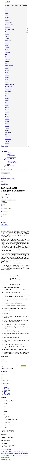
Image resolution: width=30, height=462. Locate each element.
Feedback (15, 451)
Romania (7, 95)
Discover (6, 159)
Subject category (11, 161)
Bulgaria (7, 123)
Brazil (6, 45)
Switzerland (8, 88)
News (7, 451)
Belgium (7, 100)
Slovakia (7, 119)
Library (8, 164)
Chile (6, 54)
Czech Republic (8, 86)
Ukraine (7, 102)
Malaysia (7, 20)
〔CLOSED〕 (4, 214)
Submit (11, 368)
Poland (6, 79)
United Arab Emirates (10, 24)
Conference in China (12, 162)
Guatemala (7, 59)
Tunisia (7, 141)
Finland (7, 109)
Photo (5, 391)
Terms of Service (9, 453)
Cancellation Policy (18, 453)
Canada (7, 42)
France (6, 68)
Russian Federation (9, 84)
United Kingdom (9, 65)
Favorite (3, 204)
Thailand (7, 34)
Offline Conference (11, 200)
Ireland (6, 105)
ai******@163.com (9, 445)
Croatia (7, 107)
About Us (3, 451)
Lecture (2, 176)
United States (8, 40)
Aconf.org (15, 455)
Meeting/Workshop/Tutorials (7, 178)
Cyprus (6, 114)
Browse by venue (11, 165)
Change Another (5, 368)
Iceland (7, 126)
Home (5, 385)
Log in (2, 184)
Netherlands (8, 91)
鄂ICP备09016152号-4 (6, 460)
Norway (7, 121)
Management (7, 394)
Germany (7, 70)
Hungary (7, 98)
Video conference (11, 155)
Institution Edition (11, 158)
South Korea (8, 17)
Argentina (7, 47)
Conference (3, 181)
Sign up (6, 184)
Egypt (6, 146)
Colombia (7, 52)
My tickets (3, 222)
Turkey (7, 36)
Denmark (7, 112)
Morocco (7, 143)
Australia (7, 130)
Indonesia (7, 27)
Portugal (7, 75)
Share (2, 205)
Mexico (7, 49)
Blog (11, 451)
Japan (6, 15)
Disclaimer (21, 451)
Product (6, 151)
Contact (26, 453)
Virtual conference (11, 157)
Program (6, 387)
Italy (6, 63)
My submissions (4, 211)
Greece (6, 82)
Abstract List (7, 390)
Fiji (6, 134)
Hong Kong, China (9, 29)
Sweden (7, 93)
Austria (7, 77)
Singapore (7, 31)
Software (9, 152)
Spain (6, 72)
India (6, 13)
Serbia (6, 116)
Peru (6, 56)
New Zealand (8, 132)
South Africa (8, 139)
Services (6, 166)
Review (8, 393)
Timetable (8, 388)
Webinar (9, 154)
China (6, 10)
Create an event (5, 173)
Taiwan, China (8, 22)
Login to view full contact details (6, 449)
